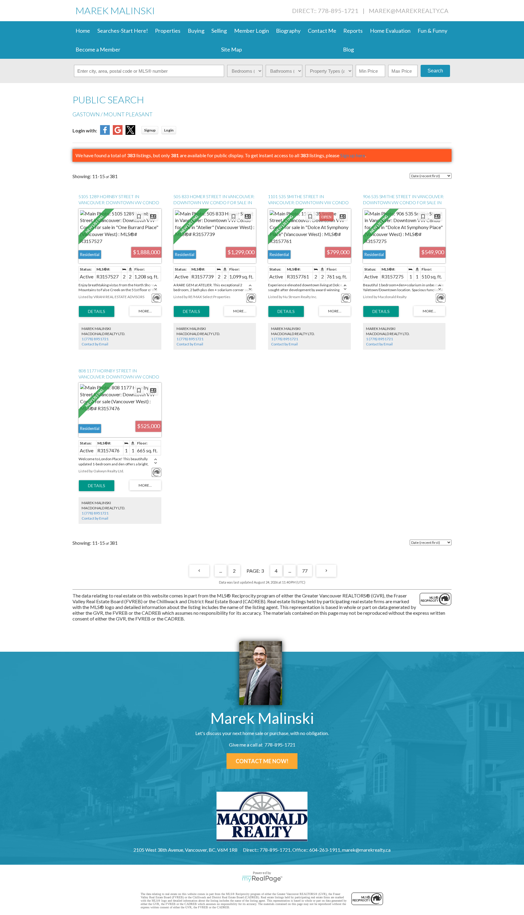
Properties (167, 30)
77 (304, 571)
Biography (288, 30)
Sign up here (352, 155)
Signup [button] (150, 130)
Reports (353, 30)
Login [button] (168, 130)
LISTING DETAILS (96, 311)
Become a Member (98, 49)
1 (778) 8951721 (95, 339)
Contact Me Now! (262, 761)
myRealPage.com (262, 879)
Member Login (251, 30)
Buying (196, 30)
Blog (348, 49)
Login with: (84, 130)
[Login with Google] (118, 133)
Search (435, 70)
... (220, 571)
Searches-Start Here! (122, 30)
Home (83, 30)
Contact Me (322, 30)
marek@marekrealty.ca (408, 10)
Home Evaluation (390, 30)
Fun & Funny (432, 30)
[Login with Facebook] (105, 133)
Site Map (231, 49)
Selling (219, 30)
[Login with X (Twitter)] (130, 133)
